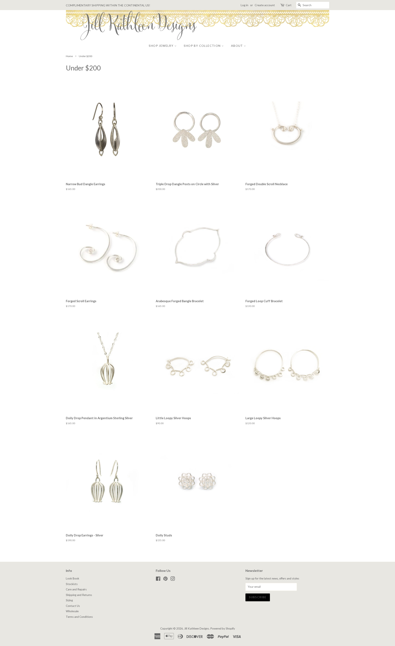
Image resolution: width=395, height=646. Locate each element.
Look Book (72, 578)
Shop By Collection (203, 45)
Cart (289, 5)
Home (69, 56)
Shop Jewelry (161, 45)
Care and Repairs (76, 589)
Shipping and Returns (79, 595)
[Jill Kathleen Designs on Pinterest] (165, 579)
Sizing (69, 600)
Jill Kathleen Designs (196, 628)
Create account (265, 5)
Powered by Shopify (222, 628)
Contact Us (73, 605)
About (237, 45)
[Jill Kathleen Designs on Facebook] (158, 579)
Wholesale (72, 611)
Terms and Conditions (79, 616)
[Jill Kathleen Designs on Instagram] (172, 579)
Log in (244, 5)
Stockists (72, 584)
